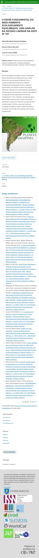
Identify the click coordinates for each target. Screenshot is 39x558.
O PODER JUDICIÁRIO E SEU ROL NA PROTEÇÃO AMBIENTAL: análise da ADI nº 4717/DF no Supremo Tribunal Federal (21, 247)
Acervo (9, 6)
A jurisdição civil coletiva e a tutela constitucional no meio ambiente (19, 314)
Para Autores (6, 420)
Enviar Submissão (9, 452)
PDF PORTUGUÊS (10, 158)
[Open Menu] (2, 2)
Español (5, 437)
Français (5, 440)
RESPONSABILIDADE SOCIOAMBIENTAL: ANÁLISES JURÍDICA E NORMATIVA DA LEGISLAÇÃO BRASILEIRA (18, 202)
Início (3, 6)
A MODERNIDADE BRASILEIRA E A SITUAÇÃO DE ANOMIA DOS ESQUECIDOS (21, 385)
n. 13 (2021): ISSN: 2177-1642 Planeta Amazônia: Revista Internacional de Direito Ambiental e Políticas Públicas (17, 9)
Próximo (32, 402)
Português (6, 443)
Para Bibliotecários (8, 423)
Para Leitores (6, 417)
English (5, 435)
